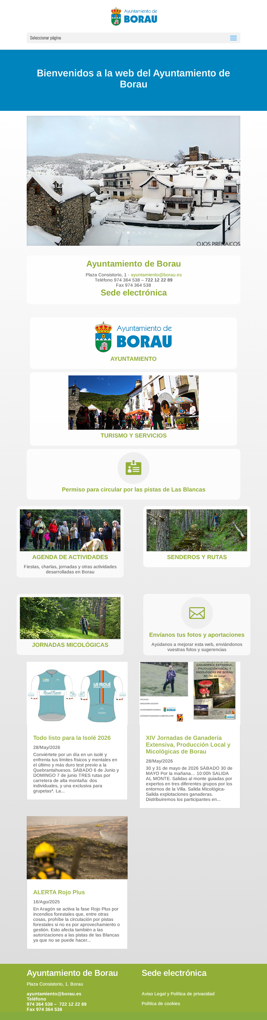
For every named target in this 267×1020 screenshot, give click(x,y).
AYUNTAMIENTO (133, 359)
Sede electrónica (134, 292)
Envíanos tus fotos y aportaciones (197, 635)
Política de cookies (161, 1003)
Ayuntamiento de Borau (72, 973)
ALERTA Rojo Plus (59, 892)
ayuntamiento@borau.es (156, 274)
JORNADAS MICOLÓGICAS (70, 645)
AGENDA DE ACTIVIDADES (70, 557)
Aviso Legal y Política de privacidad (178, 993)
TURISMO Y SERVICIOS (134, 435)
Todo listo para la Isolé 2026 (72, 738)
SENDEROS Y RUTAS (197, 557)
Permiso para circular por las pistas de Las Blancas (133, 489)
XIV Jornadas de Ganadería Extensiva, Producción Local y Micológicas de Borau (188, 745)
